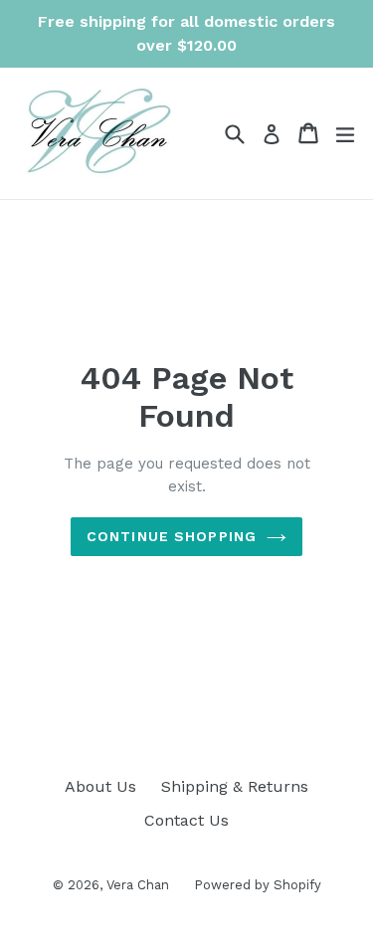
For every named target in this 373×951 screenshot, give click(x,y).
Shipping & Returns (234, 786)
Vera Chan (137, 884)
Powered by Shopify (257, 884)
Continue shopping (172, 536)
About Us (100, 786)
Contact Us (186, 820)
